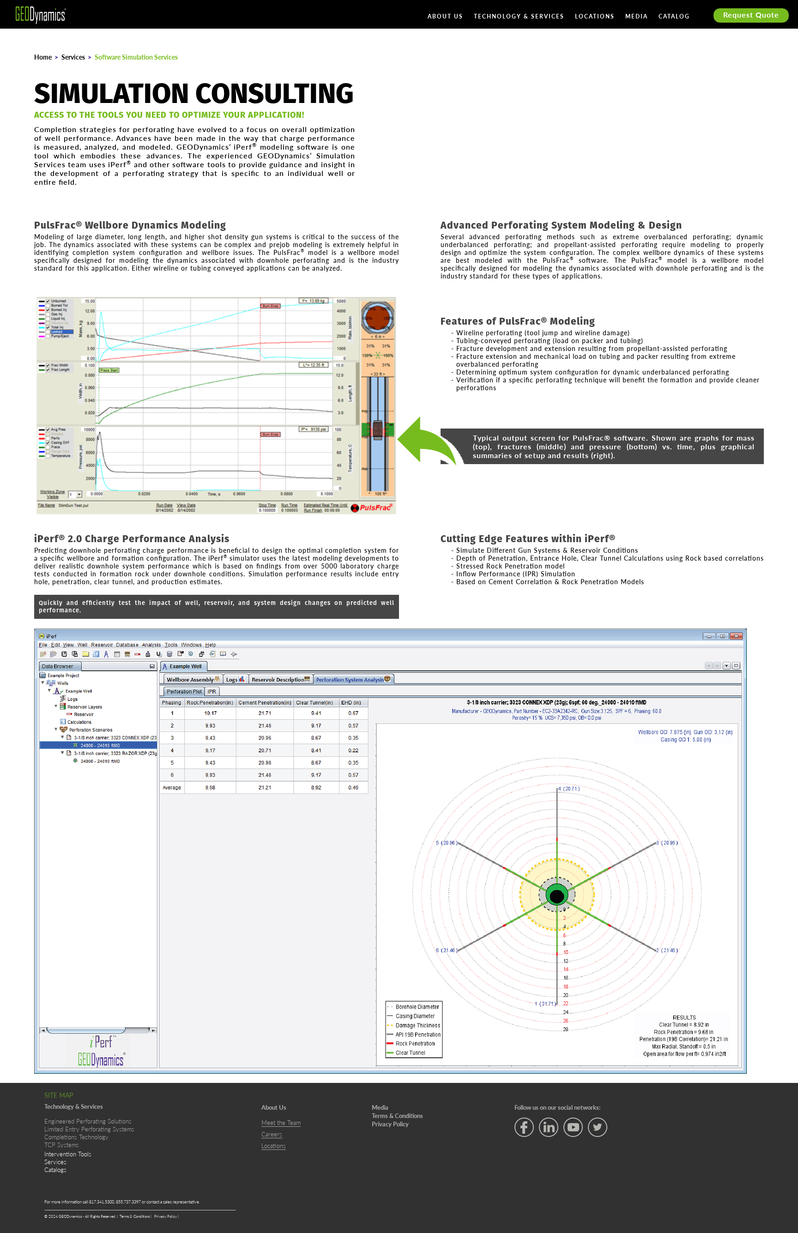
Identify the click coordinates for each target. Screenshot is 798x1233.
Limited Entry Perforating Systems (89, 1128)
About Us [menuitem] (273, 1107)
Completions (60, 1136)
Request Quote (751, 14)
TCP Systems (61, 1144)
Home (43, 56)
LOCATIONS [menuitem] (595, 16)
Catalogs (55, 1169)
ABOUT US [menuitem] (445, 16)
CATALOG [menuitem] (674, 16)
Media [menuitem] (380, 1107)
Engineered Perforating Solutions (88, 1121)
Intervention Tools (67, 1153)
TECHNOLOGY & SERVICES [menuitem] (519, 16)
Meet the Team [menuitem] (281, 1122)
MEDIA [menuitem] (636, 16)
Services (73, 56)
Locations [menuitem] (273, 1146)
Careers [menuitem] (271, 1134)
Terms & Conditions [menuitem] (397, 1115)
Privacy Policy (166, 1216)
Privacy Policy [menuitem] (390, 1124)
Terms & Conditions (135, 1216)
